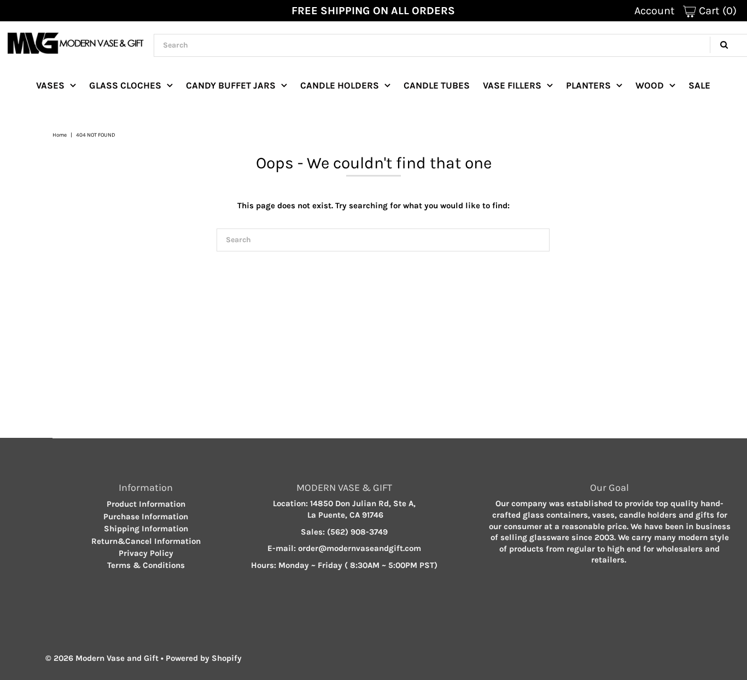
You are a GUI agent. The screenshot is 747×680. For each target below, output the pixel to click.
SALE (699, 85)
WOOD (649, 85)
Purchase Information (145, 516)
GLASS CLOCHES (125, 85)
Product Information (146, 504)
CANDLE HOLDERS (339, 85)
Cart (716, 10)
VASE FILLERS (512, 85)
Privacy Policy (146, 553)
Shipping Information (146, 529)
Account (654, 10)
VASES (50, 85)
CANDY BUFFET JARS (231, 85)
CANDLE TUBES (437, 85)
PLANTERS (588, 85)
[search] (383, 239)
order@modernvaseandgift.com (359, 548)
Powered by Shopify (204, 658)
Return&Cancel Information (146, 541)
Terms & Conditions (146, 565)
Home (59, 135)
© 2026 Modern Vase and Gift (102, 658)
